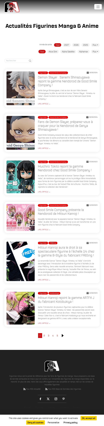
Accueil (27, 407)
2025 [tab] (85, 45)
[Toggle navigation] (98, 6)
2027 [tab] (66, 45)
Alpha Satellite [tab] (68, 51)
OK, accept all (88, 418)
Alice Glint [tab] (53, 51)
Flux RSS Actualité (33, 389)
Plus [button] (94, 45)
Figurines (39, 407)
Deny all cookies (35, 422)
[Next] (62, 335)
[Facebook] (40, 398)
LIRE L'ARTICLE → (44, 104)
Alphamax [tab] (83, 51)
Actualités (64, 407)
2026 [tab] (76, 45)
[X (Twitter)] (48, 398)
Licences (51, 407)
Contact (76, 407)
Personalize (53, 422)
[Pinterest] (63, 398)
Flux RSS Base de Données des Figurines (64, 389)
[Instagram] (56, 398)
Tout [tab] (58, 45)
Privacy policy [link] (70, 422)
